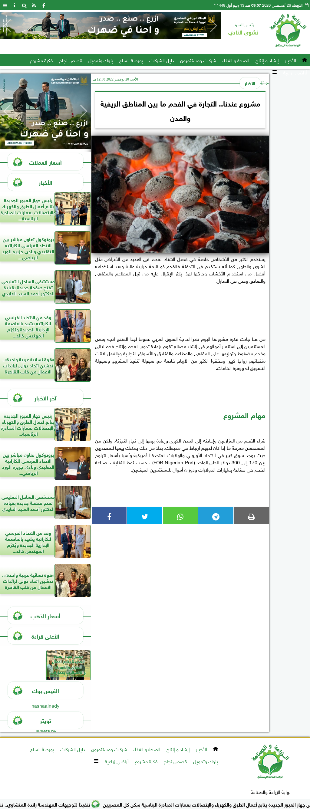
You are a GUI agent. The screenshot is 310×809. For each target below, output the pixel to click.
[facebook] (43, 5)
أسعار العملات (45, 162)
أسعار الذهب (45, 615)
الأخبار (290, 60)
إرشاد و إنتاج (267, 60)
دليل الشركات (161, 60)
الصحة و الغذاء (235, 60)
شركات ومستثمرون (198, 60)
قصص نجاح (70, 60)
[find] (24, 5)
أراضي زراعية (295, 72)
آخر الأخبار (45, 398)
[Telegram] (215, 515)
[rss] (34, 5)
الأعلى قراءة (45, 636)
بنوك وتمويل (100, 60)
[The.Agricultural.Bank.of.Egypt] (110, 25)
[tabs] (5, 5)
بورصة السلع (131, 60)
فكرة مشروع (41, 60)
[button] (7, 25)
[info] (14, 5)
